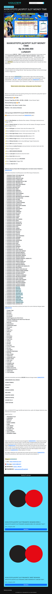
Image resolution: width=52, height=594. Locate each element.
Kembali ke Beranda (9, 6)
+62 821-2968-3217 (16, 464)
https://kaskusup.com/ (15, 461)
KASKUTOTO (36, 79)
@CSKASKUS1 (13, 459)
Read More (26, 529)
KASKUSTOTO (18, 76)
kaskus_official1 (17, 466)
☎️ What (7, 464)
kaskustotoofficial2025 (21, 469)
